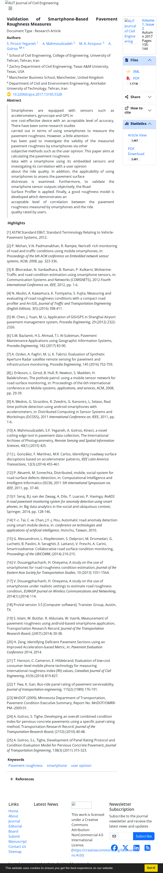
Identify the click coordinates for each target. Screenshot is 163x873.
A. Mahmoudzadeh (57, 43)
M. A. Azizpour (90, 43)
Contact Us (17, 846)
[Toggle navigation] (80, 8)
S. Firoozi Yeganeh (21, 43)
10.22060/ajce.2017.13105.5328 (37, 94)
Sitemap (15, 851)
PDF (134, 80)
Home (13, 811)
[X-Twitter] (125, 849)
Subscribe (144, 836)
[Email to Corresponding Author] (20, 48)
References (24, 779)
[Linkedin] (136, 849)
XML (136, 71)
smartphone (57, 765)
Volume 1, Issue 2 (148, 24)
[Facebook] (114, 849)
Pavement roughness (25, 765)
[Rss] (147, 849)
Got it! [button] (151, 867)
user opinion (81, 765)
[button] (115, 868)
